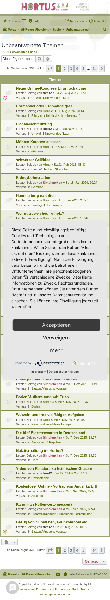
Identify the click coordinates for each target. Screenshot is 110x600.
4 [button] (77, 68)
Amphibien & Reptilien (46, 442)
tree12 (47, 93)
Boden (35, 406)
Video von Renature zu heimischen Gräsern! (54, 468)
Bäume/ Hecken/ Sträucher (50, 169)
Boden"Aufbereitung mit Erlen (42, 397)
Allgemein (37, 495)
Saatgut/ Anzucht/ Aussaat (49, 388)
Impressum (38, 371)
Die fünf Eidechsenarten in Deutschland (50, 433)
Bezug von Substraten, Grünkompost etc (51, 522)
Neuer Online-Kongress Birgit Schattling (51, 88)
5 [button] (83, 68)
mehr (56, 350)
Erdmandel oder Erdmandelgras (44, 106)
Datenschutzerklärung (64, 371)
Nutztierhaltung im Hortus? (39, 450)
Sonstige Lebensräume (47, 205)
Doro (46, 111)
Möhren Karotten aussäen (38, 142)
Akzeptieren (56, 325)
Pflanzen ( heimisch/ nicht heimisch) (55, 115)
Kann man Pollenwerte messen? (44, 504)
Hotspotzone (40, 478)
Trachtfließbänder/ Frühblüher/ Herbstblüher (61, 513)
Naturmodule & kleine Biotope (51, 424)
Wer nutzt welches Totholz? (40, 213)
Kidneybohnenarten (33, 177)
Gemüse (37, 151)
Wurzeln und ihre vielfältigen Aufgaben (50, 415)
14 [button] (94, 68)
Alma (46, 146)
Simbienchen (52, 182)
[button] (50, 68)
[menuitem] (12, 21)
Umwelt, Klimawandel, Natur (50, 97)
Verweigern (56, 338)
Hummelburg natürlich (36, 196)
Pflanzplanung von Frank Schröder (46, 379)
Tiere (34, 460)
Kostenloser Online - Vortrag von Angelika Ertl (56, 486)
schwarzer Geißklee (33, 160)
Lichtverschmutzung (34, 124)
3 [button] (71, 68)
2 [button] (65, 68)
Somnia (48, 200)
